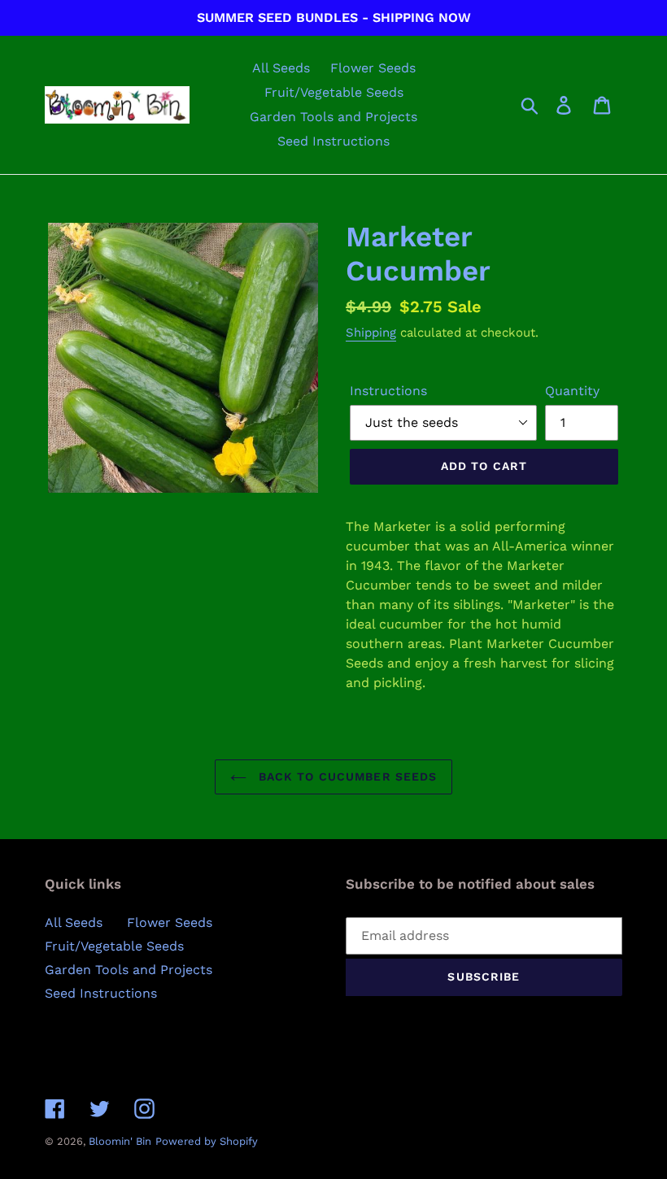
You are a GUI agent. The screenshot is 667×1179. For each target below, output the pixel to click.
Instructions (388, 390)
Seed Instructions (101, 993)
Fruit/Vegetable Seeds (114, 946)
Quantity (572, 390)
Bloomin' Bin (120, 1141)
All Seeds (73, 922)
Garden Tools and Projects (128, 969)
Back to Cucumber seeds (346, 776)
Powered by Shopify (206, 1141)
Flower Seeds (169, 922)
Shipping (371, 332)
